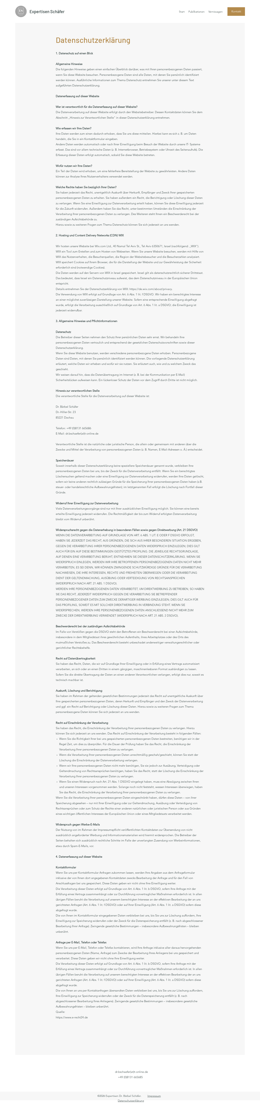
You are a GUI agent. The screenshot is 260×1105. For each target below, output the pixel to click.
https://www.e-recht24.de (72, 1017)
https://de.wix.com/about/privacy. (151, 289)
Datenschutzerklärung (131, 1100)
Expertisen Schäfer (47, 11)
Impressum (154, 1096)
